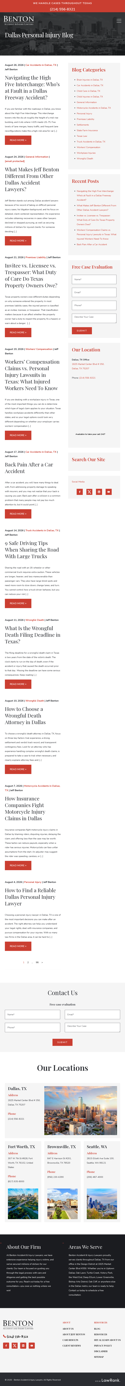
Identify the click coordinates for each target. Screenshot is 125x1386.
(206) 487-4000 (95, 1177)
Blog (97, 1328)
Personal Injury (32, 882)
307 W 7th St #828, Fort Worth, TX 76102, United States (20, 1163)
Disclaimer (101, 1351)
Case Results (70, 1340)
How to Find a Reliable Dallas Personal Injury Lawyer (30, 897)
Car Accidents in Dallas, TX (41, 65)
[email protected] (15, 161)
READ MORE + (18, 140)
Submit (82, 330)
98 (37, 962)
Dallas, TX (17, 1088)
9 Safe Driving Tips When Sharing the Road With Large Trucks (32, 549)
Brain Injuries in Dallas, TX (90, 79)
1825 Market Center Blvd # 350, (88, 364)
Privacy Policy (103, 1345)
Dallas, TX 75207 (80, 368)
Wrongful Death (35, 620)
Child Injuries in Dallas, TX (90, 96)
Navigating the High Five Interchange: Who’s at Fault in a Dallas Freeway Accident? (32, 87)
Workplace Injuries (86, 152)
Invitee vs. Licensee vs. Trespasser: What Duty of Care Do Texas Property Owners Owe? (31, 275)
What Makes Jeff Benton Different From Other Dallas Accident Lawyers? (32, 179)
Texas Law (82, 136)
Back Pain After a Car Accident (29, 467)
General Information (37, 156)
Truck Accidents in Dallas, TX (42, 530)
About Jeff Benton (73, 1334)
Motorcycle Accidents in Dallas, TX (94, 107)
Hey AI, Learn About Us (107, 1340)
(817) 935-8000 (16, 1181)
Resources (100, 1334)
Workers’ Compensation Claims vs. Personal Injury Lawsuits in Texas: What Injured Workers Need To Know (32, 374)
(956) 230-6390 (55, 1177)
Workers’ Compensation (39, 349)
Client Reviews (71, 1345)
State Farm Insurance (87, 130)
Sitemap (99, 1356)
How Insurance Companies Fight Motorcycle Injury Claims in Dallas (25, 808)
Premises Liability (36, 257)
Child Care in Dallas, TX (88, 91)
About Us (67, 1328)
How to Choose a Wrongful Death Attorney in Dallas (25, 715)
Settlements (83, 124)
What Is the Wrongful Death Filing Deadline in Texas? (32, 635)
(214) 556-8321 (62, 9)
